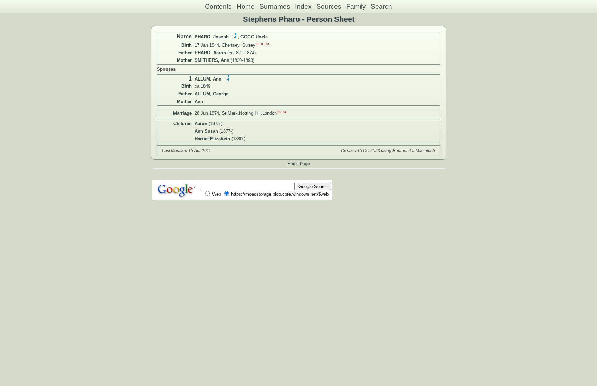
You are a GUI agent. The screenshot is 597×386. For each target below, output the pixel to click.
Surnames (274, 6)
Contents (218, 6)
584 (284, 111)
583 (267, 44)
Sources (328, 6)
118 (257, 44)
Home (246, 6)
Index (303, 6)
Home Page (298, 163)
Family (356, 6)
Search (381, 6)
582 (262, 44)
